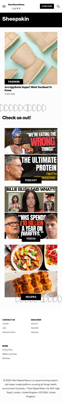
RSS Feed (6, 358)
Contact (5, 324)
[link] (16, 8)
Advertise (34, 332)
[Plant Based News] (4, 6)
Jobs (4, 328)
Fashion (14, 81)
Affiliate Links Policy (9, 354)
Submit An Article (8, 332)
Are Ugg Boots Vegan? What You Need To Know (28, 89)
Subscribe (47, 6)
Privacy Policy (7, 350)
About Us (34, 324)
